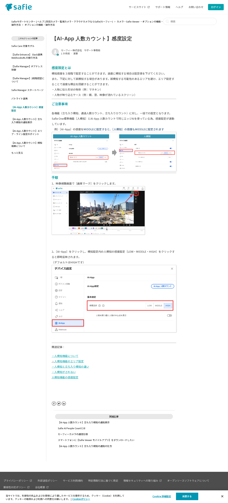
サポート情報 (162, 7)
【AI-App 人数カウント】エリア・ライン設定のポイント (26, 132)
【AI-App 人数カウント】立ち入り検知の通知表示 (26, 120)
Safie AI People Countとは (72, 428)
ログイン (216, 7)
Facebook (54, 403)
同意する (187, 496)
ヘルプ (179, 7)
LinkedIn (64, 403)
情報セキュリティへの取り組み (140, 480)
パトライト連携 (19, 98)
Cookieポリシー (81, 499)
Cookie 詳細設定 (161, 496)
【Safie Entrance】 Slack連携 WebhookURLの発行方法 (26, 56)
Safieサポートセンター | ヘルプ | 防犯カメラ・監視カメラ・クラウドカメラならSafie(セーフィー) (62, 21)
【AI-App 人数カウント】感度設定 (27, 108)
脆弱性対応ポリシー (15, 487)
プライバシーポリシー (16, 480)
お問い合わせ (195, 7)
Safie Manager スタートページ (27, 90)
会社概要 (40, 487)
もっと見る (17, 152)
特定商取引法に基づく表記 (103, 480)
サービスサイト (137, 7)
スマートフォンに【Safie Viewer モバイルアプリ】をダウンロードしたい (96, 440)
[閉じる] (222, 496)
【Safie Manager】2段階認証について (27, 79)
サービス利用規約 (73, 480)
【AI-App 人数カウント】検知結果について (26, 144)
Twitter (59, 403)
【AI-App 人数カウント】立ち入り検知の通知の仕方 (85, 446)
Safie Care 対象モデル (23, 46)
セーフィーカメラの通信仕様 (73, 434)
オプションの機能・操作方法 (40, 24)
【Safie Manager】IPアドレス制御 (27, 68)
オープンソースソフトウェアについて (188, 480)
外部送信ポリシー (48, 480)
